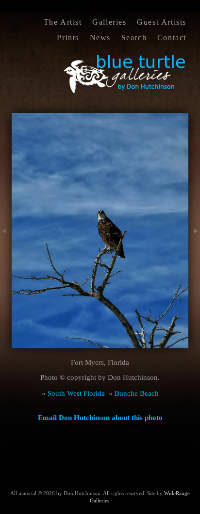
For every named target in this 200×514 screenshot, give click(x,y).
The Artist (63, 22)
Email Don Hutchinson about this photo (100, 417)
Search (134, 37)
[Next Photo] (194, 248)
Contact (171, 37)
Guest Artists (161, 22)
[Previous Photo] (6, 248)
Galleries (109, 22)
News (100, 37)
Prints (68, 37)
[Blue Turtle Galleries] (125, 92)
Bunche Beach (137, 393)
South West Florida (76, 393)
